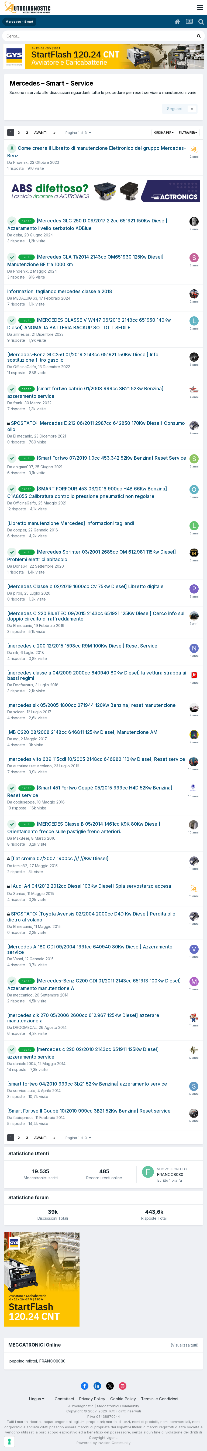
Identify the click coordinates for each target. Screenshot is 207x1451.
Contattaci (64, 1398)
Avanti (40, 132)
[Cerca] (199, 35)
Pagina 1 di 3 (77, 132)
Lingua (35, 1398)
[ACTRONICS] (103, 191)
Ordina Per (163, 132)
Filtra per (187, 132)
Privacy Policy (92, 1398)
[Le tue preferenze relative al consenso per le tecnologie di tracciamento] (9, 1441)
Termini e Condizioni (159, 1398)
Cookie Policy (123, 1398)
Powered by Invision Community (103, 1442)
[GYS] (103, 56)
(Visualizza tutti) (185, 1345)
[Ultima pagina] (54, 132)
